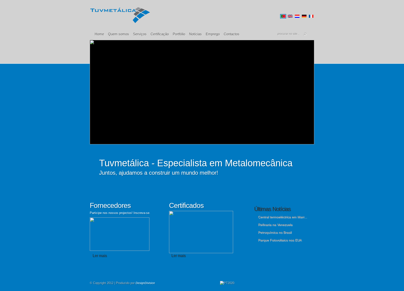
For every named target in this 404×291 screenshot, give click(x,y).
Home (99, 34)
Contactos (231, 34)
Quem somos (118, 34)
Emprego (213, 34)
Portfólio (179, 34)
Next (228, 143)
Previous (183, 143)
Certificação (160, 34)
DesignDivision (145, 283)
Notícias (195, 34)
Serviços (140, 34)
